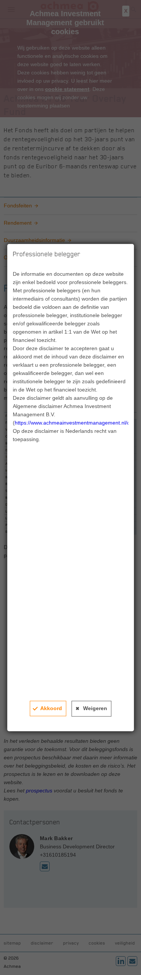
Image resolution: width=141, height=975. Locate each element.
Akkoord (51, 708)
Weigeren (95, 708)
